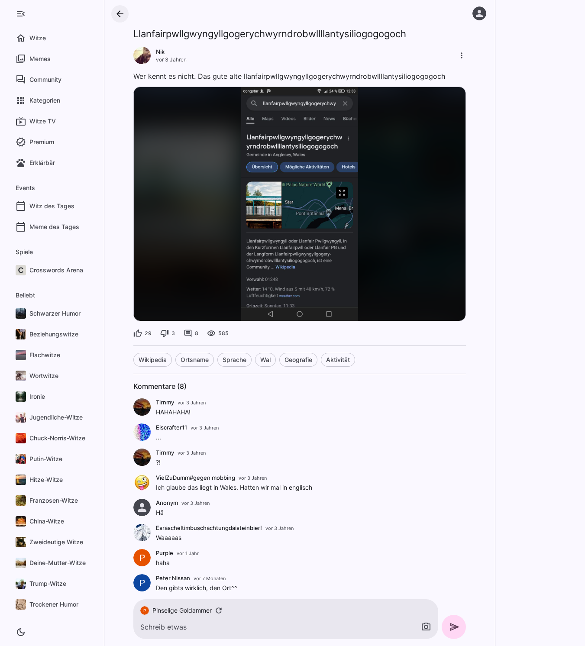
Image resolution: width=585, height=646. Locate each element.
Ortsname (195, 359)
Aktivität (338, 359)
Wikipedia (153, 359)
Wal (265, 359)
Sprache (234, 359)
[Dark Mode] (20, 632)
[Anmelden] (479, 13)
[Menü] (20, 14)
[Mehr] (462, 55)
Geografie (298, 359)
